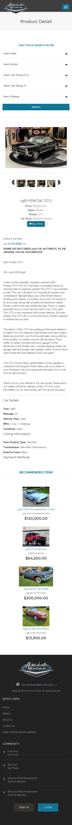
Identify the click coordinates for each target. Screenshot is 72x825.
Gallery (6, 713)
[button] (36, 54)
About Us (8, 719)
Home (6, 707)
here (55, 685)
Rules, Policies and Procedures (19, 732)
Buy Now (37, 223)
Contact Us (8, 726)
